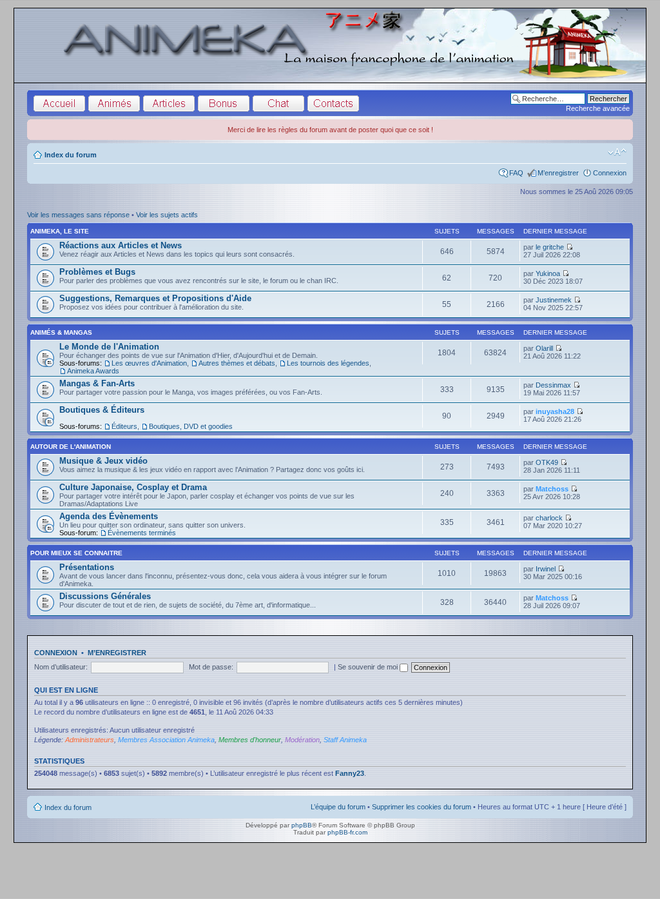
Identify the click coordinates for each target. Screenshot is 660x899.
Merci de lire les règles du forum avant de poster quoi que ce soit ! (330, 129)
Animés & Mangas (61, 332)
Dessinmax (553, 385)
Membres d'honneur (249, 740)
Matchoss (552, 489)
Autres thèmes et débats (237, 363)
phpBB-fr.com (347, 832)
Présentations (86, 567)
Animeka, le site (59, 231)
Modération (302, 740)
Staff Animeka (345, 740)
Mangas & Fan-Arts (97, 383)
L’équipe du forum (338, 807)
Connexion (609, 173)
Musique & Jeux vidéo (103, 461)
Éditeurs (124, 426)
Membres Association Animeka (166, 740)
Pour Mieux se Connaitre (76, 553)
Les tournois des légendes (328, 363)
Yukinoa (548, 273)
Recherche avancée (598, 108)
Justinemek (554, 300)
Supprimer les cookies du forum (421, 807)
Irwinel (546, 569)
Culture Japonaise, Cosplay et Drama (133, 487)
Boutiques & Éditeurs (101, 410)
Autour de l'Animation (70, 446)
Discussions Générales (105, 596)
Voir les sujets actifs (167, 215)
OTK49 (547, 462)
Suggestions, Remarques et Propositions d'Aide (155, 298)
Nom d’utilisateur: (61, 667)
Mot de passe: (211, 667)
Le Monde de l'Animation (109, 346)
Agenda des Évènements (108, 516)
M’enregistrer (558, 173)
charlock (549, 518)
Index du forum (70, 155)
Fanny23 (349, 773)
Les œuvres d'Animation (149, 363)
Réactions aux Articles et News (120, 245)
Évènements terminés (142, 533)
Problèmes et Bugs (97, 272)
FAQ (516, 173)
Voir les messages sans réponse (78, 215)
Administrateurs (89, 740)
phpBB (301, 825)
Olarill (544, 348)
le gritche (550, 247)
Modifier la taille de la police (617, 152)
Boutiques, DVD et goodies (191, 426)
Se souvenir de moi (369, 667)
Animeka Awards (93, 371)
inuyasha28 (555, 411)
